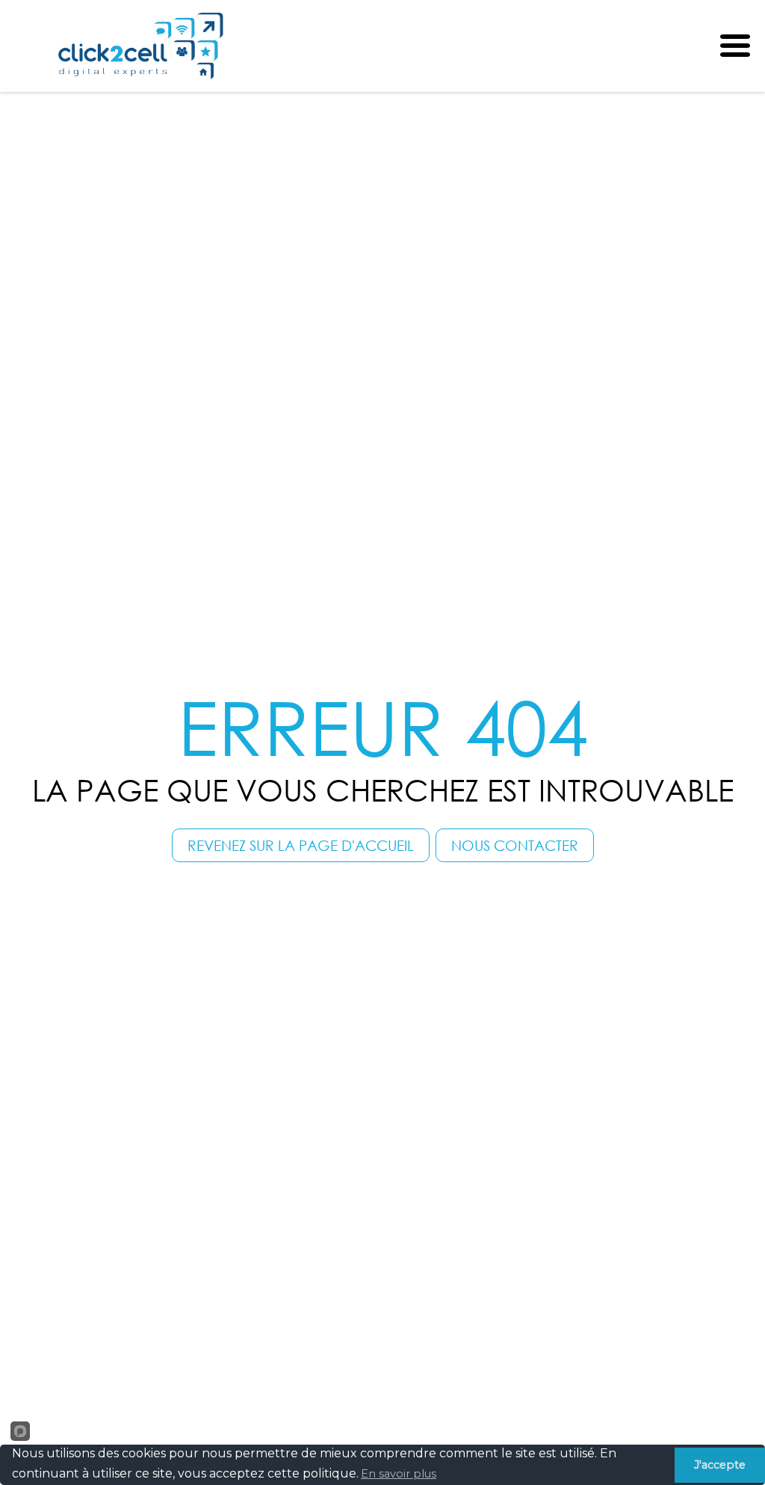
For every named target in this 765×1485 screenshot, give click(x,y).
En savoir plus (398, 1474)
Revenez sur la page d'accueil (301, 845)
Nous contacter (514, 845)
